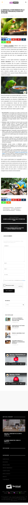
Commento (6, 245)
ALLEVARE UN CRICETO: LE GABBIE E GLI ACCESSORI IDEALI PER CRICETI (18, 342)
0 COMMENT (11, 16)
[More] (8, 42)
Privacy (23, 280)
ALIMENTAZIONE (6, 459)
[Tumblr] (23, 39)
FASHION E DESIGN (6, 464)
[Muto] (21, 364)
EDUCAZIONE (5, 462)
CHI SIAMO (7, 491)
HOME (3, 491)
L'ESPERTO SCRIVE (6, 470)
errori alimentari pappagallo (9, 210)
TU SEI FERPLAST (6, 479)
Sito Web (6, 274)
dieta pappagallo (6, 209)
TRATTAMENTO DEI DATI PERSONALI (16, 491)
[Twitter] (8, 39)
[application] (15, 359)
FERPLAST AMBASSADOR (7, 467)
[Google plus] (13, 39)
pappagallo (18, 210)
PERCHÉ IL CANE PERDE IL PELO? (18, 333)
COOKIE (25, 491)
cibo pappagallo (18, 207)
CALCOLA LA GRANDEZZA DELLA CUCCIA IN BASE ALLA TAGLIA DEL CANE (17, 319)
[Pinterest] (18, 39)
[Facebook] (3, 39)
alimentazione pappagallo (8, 207)
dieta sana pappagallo (15, 209)
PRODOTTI (5, 476)
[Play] (7, 364)
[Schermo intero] (23, 364)
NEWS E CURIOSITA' (6, 473)
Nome (5, 263)
